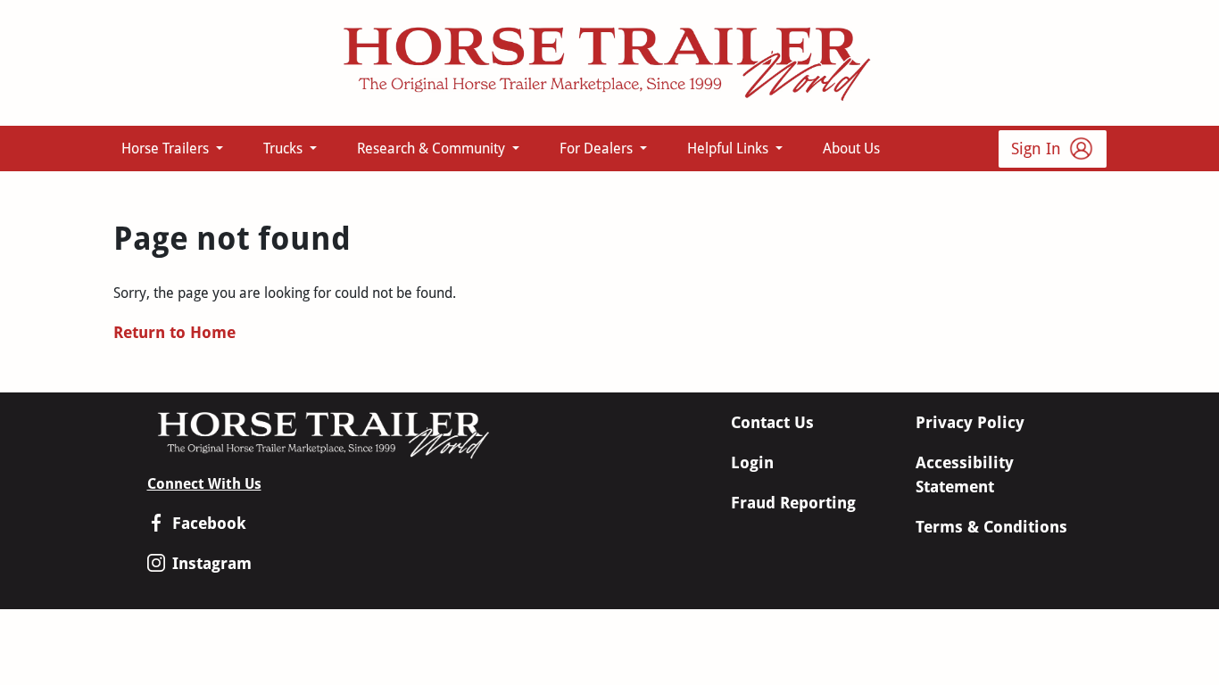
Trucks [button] (284, 148)
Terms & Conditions (991, 526)
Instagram (212, 563)
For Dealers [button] (598, 148)
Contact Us (772, 422)
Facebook (209, 523)
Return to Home (174, 332)
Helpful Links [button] (729, 148)
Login (752, 462)
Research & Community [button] (433, 148)
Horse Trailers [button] (166, 148)
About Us (851, 148)
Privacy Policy (970, 422)
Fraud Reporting (793, 502)
